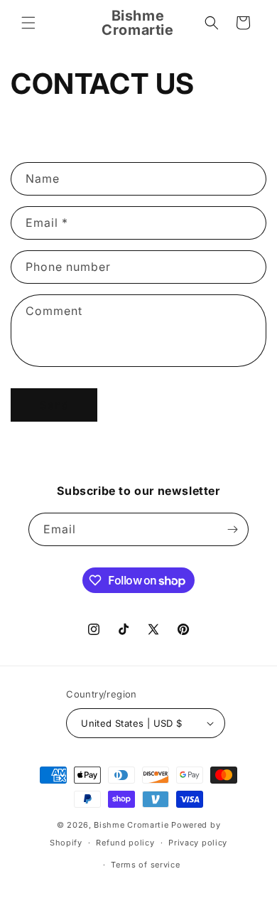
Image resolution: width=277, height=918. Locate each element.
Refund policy (125, 843)
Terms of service (145, 865)
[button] (28, 22)
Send (54, 405)
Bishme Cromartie (131, 825)
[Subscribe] (232, 529)
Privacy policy (197, 843)
